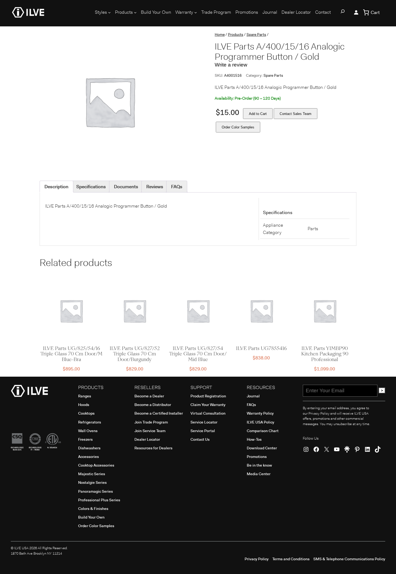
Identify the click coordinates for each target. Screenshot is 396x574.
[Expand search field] (342, 12)
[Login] (356, 12)
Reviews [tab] (154, 187)
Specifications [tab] (91, 187)
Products (235, 34)
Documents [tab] (126, 187)
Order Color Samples (238, 127)
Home (220, 34)
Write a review (231, 64)
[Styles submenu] (109, 12)
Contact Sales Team (295, 114)
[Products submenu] (135, 12)
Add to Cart (258, 114)
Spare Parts (256, 34)
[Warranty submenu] (195, 12)
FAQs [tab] (176, 187)
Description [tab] (56, 187)
